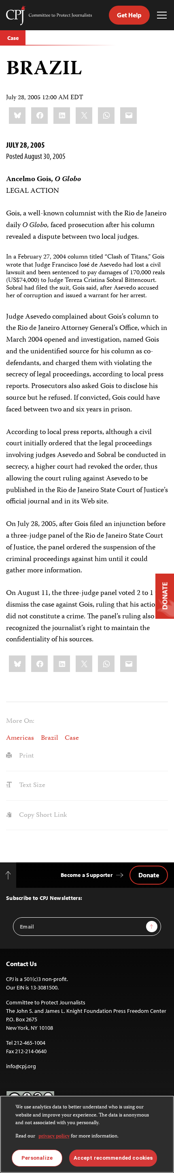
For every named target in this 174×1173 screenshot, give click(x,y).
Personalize (37, 1158)
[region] (87, 1134)
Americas (20, 738)
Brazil (49, 738)
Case (12, 38)
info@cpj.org (21, 1066)
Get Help (129, 15)
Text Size (31, 785)
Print (25, 756)
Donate (148, 875)
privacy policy (54, 1136)
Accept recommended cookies (113, 1158)
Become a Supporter (86, 875)
